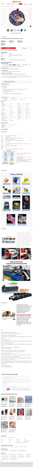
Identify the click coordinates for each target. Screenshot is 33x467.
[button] (29, 99)
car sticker (10, 439)
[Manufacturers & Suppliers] (16, 1)
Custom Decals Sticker (13, 456)
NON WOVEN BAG (26, 440)
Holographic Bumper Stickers (23, 450)
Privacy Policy (29, 463)
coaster (10, 440)
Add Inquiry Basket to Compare (16, 33)
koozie (2, 440)
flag (1, 442)
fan (9, 442)
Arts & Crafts (4, 6)
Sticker (8, 6)
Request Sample (15, 50)
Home (1, 6)
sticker (2, 439)
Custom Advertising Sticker (5, 456)
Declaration (25, 463)
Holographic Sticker (12, 6)
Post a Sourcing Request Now (25, 389)
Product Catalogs (13, 437)
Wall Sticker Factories (21, 454)
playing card (18, 439)
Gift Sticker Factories (4, 454)
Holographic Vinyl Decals (13, 450)
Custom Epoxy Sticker (21, 456)
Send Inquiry (8, 48)
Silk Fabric (25, 442)
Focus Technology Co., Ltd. (11, 463)
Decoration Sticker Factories (12, 454)
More (1, 460)
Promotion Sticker (28, 454)
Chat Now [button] (25, 48)
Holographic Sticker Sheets (5, 450)
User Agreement (21, 463)
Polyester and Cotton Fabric (20, 442)
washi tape (17, 440)
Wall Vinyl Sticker (28, 456)
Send (8, 389)
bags (25, 439)
